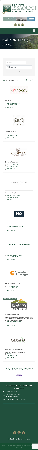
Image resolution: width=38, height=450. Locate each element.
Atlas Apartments (10, 131)
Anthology (8, 100)
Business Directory (9, 368)
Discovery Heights (10, 193)
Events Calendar (27, 368)
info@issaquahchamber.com (16, 399)
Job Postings (16, 369)
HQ (6, 224)
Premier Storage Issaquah (13, 283)
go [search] (19, 71)
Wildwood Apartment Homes (14, 349)
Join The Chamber (24, 369)
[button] (4, 80)
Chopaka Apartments (11, 162)
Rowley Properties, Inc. (12, 314)
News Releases (18, 368)
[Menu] (34, 31)
